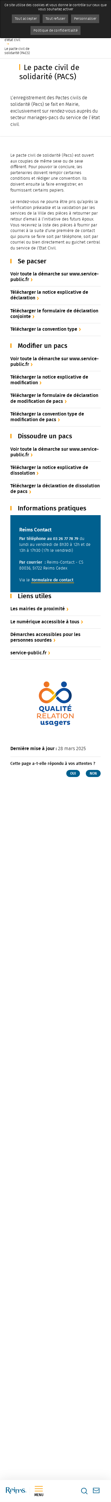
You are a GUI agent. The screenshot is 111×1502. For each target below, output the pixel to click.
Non (93, 773)
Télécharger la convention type (43, 329)
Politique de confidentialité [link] (55, 30)
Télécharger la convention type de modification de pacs (47, 416)
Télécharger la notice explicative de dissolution (49, 470)
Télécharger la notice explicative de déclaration (49, 295)
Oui (73, 773)
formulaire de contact (52, 580)
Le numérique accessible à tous (44, 622)
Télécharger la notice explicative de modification (49, 379)
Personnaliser (85, 18)
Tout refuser (55, 18)
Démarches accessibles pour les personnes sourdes (45, 637)
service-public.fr (28, 653)
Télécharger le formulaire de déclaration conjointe (54, 313)
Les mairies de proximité (37, 608)
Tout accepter (26, 18)
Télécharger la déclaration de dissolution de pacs (55, 488)
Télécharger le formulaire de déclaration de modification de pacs (54, 398)
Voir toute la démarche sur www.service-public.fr (54, 276)
